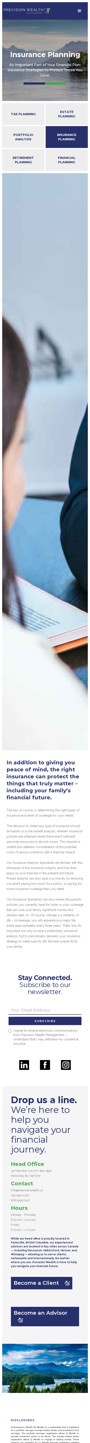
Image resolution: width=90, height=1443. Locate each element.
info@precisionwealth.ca (27, 1190)
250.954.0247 (20, 1195)
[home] (27, 11)
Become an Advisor (40, 1316)
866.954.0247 (20, 1200)
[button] (79, 10)
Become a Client (41, 1283)
